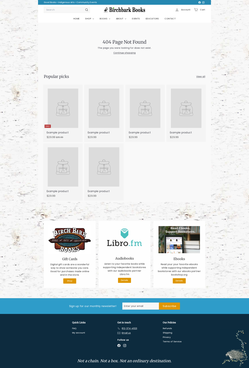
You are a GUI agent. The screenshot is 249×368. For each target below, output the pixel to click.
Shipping (167, 332)
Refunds (167, 328)
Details (124, 280)
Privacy (167, 337)
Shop (69, 280)
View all (200, 76)
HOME (76, 18)
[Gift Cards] (69, 239)
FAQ (74, 328)
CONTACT (170, 18)
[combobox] (67, 10)
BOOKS (104, 18)
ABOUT (120, 18)
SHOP (88, 18)
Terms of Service (172, 341)
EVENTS (136, 18)
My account (78, 332)
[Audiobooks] (124, 239)
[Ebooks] (179, 239)
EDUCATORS (152, 18)
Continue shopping (124, 52)
